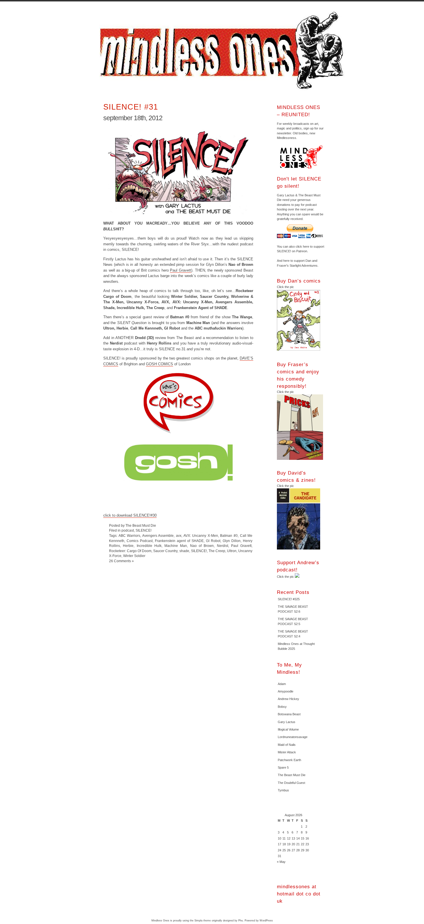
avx (178, 535)
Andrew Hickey (288, 699)
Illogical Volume (288, 729)
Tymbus (283, 790)
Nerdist (222, 545)
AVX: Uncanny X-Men (200, 535)
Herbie (128, 545)
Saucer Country (165, 551)
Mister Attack (287, 752)
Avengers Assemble (158, 535)
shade (184, 551)
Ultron (232, 551)
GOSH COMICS (159, 364)
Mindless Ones (224, 50)
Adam (282, 684)
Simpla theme (202, 920)
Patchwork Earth (289, 760)
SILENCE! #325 (289, 599)
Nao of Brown (202, 545)
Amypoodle (285, 691)
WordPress (266, 920)
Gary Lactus (286, 722)
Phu (240, 920)
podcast (127, 530)
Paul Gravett (180, 270)
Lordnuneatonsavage (292, 737)
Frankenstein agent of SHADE (179, 541)
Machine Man (175, 545)
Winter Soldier (134, 556)
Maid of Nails (287, 744)
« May (281, 861)
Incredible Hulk (149, 545)
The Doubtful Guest (291, 782)
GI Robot (213, 541)
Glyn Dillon (232, 541)
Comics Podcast (140, 541)
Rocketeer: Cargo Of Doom (130, 551)
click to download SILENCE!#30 (130, 515)
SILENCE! (143, 530)
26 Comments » (121, 561)
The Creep (217, 551)
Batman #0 (229, 535)
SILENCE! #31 (130, 106)
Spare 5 (283, 767)
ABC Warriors (129, 535)
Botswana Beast (289, 714)
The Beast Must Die (291, 775)
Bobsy (282, 706)
